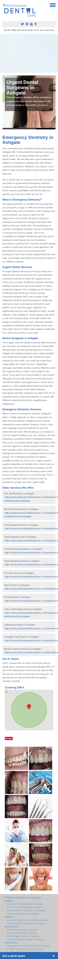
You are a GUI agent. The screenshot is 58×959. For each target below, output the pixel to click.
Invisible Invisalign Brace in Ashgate (25, 949)
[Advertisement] (29, 53)
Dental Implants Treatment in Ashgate (26, 910)
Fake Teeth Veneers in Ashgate (23, 929)
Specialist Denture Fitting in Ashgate (25, 939)
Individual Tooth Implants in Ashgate (25, 904)
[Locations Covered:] (4, 5)
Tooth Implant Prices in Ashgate (23, 913)
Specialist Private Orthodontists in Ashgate (28, 946)
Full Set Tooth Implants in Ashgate (24, 907)
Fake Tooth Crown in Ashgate (22, 933)
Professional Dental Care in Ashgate (22, 897)
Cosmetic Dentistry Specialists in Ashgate (28, 920)
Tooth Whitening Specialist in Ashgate (26, 923)
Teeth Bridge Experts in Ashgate (23, 936)
